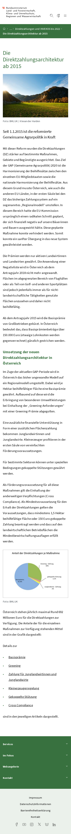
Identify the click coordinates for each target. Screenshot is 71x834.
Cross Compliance (21, 705)
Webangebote (21, 766)
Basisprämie (17, 657)
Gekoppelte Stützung (23, 697)
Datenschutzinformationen (35, 804)
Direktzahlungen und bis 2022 (37, 29)
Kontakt (18, 778)
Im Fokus (19, 755)
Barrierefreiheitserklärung (36, 810)
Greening (15, 666)
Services (18, 744)
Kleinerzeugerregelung (24, 688)
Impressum (35, 797)
